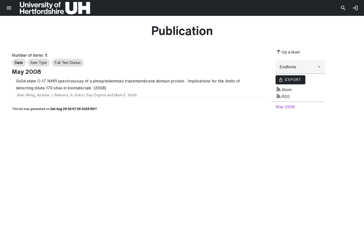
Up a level (288, 51)
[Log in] (355, 8)
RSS (283, 96)
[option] (19, 63)
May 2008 (285, 107)
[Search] (343, 8)
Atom (283, 89)
